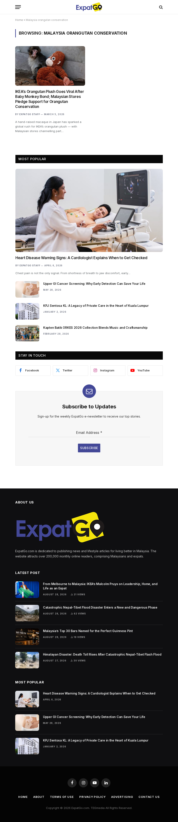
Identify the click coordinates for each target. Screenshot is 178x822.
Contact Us (149, 797)
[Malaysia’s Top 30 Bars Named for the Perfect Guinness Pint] (27, 636)
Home (19, 20)
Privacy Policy (92, 797)
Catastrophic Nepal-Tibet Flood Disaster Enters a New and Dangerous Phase (100, 607)
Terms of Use (62, 797)
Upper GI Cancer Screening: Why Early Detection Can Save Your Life (94, 283)
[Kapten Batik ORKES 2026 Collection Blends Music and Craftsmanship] (27, 333)
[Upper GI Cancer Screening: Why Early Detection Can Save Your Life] (27, 289)
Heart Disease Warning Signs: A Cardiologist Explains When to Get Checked (81, 258)
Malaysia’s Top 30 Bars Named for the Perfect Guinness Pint (88, 631)
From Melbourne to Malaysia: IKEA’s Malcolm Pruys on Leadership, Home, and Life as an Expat (100, 586)
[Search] (160, 7)
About (39, 797)
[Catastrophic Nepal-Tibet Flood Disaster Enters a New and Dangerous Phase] (27, 613)
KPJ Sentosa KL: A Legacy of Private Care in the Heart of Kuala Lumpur (96, 305)
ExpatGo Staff (29, 114)
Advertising (122, 797)
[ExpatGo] (89, 7)
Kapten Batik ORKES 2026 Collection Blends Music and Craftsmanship (95, 327)
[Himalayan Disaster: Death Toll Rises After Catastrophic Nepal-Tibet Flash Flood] (27, 660)
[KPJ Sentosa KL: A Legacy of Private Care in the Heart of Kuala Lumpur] (27, 311)
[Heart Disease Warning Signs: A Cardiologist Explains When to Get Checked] (89, 210)
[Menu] (18, 7)
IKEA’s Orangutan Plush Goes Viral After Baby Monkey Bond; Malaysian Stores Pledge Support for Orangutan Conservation (49, 99)
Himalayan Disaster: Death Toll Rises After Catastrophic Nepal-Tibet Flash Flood (102, 654)
